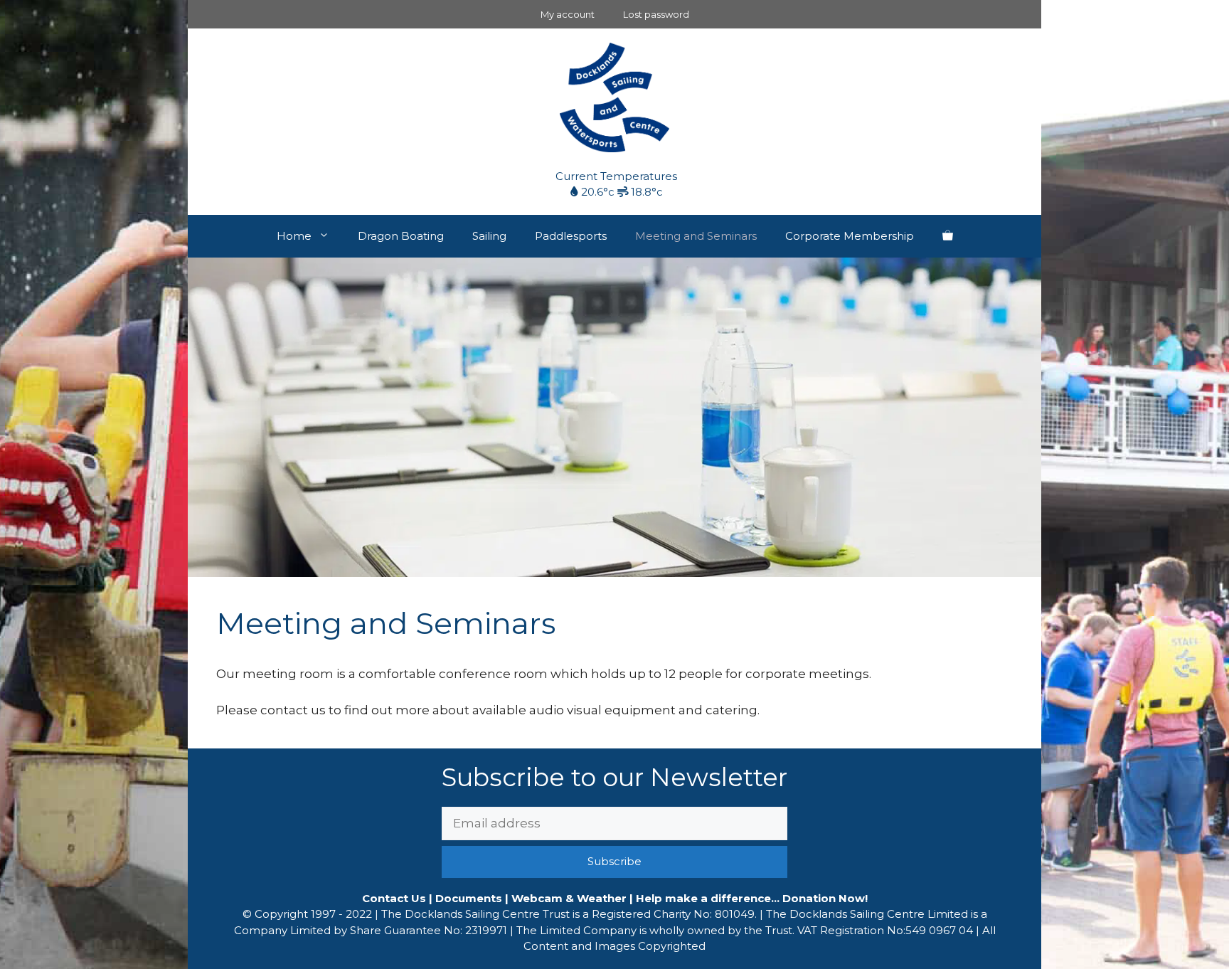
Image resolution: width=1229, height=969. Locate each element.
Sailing (489, 236)
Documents (468, 898)
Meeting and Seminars (696, 236)
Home (294, 236)
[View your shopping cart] (947, 236)
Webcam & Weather (569, 898)
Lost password (656, 14)
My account (568, 14)
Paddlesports (571, 236)
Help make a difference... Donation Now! (752, 898)
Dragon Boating (401, 236)
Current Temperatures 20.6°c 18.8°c (616, 184)
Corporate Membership (849, 236)
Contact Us (394, 898)
